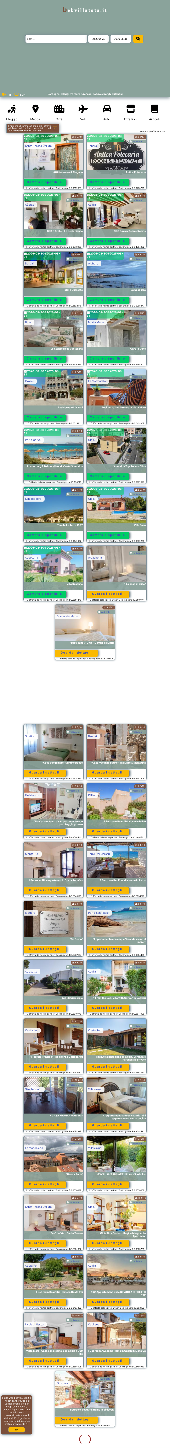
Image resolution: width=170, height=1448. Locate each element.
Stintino (30, 736)
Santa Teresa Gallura (38, 145)
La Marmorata (97, 381)
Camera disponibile (44, 182)
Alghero (93, 263)
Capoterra (31, 557)
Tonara (92, 145)
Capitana (93, 1324)
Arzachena (95, 557)
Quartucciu (32, 795)
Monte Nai (32, 854)
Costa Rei (94, 1030)
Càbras (29, 204)
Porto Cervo (33, 440)
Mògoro (30, 912)
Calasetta (31, 971)
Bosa (28, 322)
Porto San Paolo (98, 912)
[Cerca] (138, 39)
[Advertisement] (85, 694)
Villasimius (94, 1089)
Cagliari (92, 204)
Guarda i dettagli (107, 593)
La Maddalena (34, 1148)
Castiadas (31, 1030)
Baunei (92, 736)
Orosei (29, 381)
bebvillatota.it (85, 10)
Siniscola (30, 1383)
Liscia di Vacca (34, 1324)
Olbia (91, 440)
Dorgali (29, 263)
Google (25, 1400)
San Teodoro (33, 498)
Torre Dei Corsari (99, 854)
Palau (91, 795)
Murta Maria (96, 322)
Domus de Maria (67, 616)
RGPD (25, 1424)
